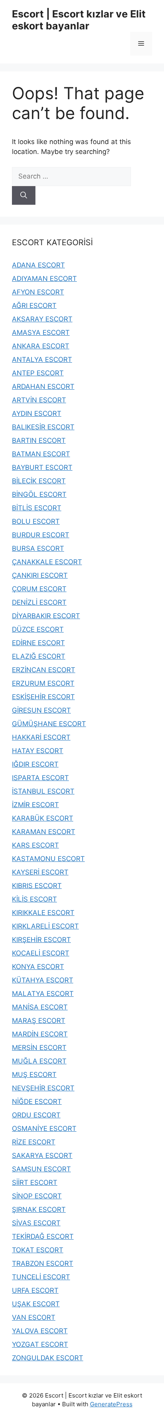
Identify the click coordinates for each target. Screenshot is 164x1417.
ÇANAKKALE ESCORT (47, 562)
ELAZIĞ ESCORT (38, 656)
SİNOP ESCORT (37, 1196)
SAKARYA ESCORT (42, 1155)
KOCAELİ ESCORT (40, 953)
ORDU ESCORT (36, 1115)
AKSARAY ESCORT (42, 319)
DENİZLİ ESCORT (39, 602)
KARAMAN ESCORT (43, 832)
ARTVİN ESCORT (39, 400)
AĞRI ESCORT (34, 306)
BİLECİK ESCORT (39, 481)
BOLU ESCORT (36, 521)
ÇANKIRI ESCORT (40, 575)
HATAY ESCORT (37, 751)
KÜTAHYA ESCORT (42, 980)
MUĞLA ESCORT (39, 1061)
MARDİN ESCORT (40, 1034)
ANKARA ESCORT (40, 346)
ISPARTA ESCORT (40, 778)
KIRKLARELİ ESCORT (45, 926)
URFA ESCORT (35, 1290)
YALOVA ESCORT (40, 1331)
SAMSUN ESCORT (41, 1169)
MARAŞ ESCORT (38, 1021)
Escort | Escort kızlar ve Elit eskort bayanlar (79, 20)
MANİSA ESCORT (40, 1007)
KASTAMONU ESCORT (48, 859)
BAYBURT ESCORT (42, 467)
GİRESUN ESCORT (41, 710)
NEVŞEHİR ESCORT (43, 1088)
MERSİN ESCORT (39, 1048)
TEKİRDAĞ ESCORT (43, 1236)
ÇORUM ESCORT (39, 589)
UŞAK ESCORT (36, 1304)
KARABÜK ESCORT (42, 818)
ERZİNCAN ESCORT (43, 670)
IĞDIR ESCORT (35, 764)
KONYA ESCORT (38, 967)
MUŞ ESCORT (34, 1075)
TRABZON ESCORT (42, 1263)
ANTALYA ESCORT (42, 359)
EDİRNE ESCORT (38, 643)
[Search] (23, 195)
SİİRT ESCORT (34, 1182)
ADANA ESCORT (38, 265)
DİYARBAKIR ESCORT (46, 616)
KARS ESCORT (35, 845)
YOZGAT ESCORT (40, 1344)
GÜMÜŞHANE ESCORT (49, 724)
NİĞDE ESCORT (37, 1102)
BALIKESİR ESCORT (43, 427)
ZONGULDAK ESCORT (47, 1358)
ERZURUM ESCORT (43, 683)
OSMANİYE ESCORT (44, 1128)
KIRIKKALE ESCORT (43, 913)
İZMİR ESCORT (35, 805)
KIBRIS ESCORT (37, 886)
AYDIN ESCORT (36, 413)
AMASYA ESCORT (41, 332)
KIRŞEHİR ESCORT (41, 940)
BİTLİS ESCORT (36, 508)
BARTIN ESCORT (39, 440)
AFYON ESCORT (38, 292)
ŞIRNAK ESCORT (39, 1209)
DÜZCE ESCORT (38, 629)
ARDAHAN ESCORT (43, 386)
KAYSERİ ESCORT (40, 872)
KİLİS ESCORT (34, 899)
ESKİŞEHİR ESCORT (43, 697)
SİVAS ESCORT (36, 1223)
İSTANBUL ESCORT (43, 791)
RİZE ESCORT (33, 1142)
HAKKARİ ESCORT (41, 737)
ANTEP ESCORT (38, 373)
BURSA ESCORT (38, 548)
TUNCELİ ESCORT (41, 1277)
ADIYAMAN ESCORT (44, 279)
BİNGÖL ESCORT (39, 494)
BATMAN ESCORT (41, 454)
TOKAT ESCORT (37, 1250)
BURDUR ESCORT (40, 535)
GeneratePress (111, 1404)
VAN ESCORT (33, 1317)
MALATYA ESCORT (43, 994)
